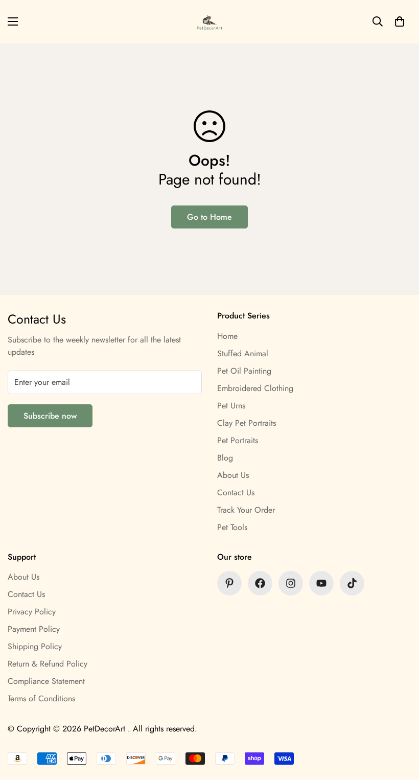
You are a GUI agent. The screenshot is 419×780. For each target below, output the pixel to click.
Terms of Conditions (41, 698)
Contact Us (235, 492)
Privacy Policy (32, 611)
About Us (233, 475)
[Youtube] (321, 583)
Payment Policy (34, 629)
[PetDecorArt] (209, 21)
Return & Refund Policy (47, 664)
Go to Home (209, 217)
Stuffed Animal (242, 353)
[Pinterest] (229, 583)
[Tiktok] (352, 583)
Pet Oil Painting (244, 371)
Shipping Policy (35, 646)
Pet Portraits (237, 440)
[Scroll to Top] (399, 724)
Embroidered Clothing (255, 388)
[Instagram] (290, 583)
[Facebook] (260, 583)
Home (227, 336)
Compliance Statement (46, 681)
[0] (399, 21)
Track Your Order (246, 510)
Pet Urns (231, 405)
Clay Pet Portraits (246, 423)
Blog (225, 458)
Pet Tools (232, 527)
